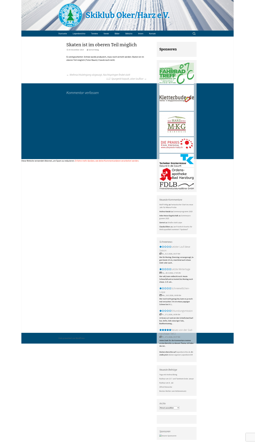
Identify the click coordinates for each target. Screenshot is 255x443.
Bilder (117, 33)
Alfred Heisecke (165, 387)
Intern (140, 33)
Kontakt (152, 33)
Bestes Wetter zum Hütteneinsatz (172, 391)
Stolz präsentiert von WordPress (71, 338)
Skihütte (128, 33)
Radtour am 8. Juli (166, 383)
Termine (94, 33)
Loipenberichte (79, 33)
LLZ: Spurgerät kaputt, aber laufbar (127, 78)
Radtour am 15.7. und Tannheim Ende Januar (176, 378)
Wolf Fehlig (163, 204)
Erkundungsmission (182, 310)
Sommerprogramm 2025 (183, 211)
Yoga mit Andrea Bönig (168, 374)
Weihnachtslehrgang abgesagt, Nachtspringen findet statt (98, 74)
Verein (106, 33)
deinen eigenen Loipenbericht (180, 355)
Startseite (62, 33)
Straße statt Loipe (175, 222)
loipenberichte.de (183, 352)
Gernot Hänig (93, 50)
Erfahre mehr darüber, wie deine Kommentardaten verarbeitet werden (107, 160)
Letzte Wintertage (180, 269)
